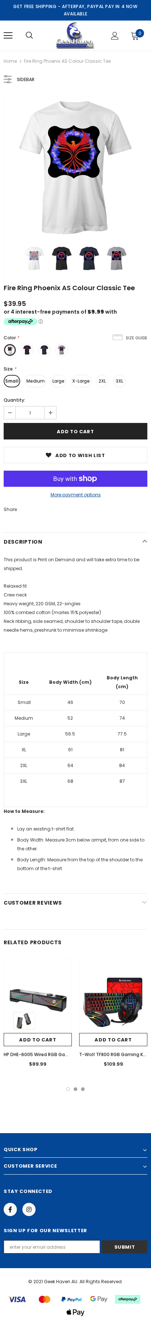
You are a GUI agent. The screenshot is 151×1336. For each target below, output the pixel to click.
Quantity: (14, 400)
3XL (119, 381)
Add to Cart (37, 1039)
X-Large (81, 381)
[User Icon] (115, 36)
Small (12, 381)
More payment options (76, 495)
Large (58, 381)
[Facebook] (10, 1209)
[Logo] (74, 35)
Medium (35, 381)
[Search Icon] (29, 35)
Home (10, 61)
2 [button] (75, 1089)
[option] (75, 168)
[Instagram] (29, 1209)
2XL (102, 381)
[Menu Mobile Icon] (8, 35)
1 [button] (68, 1089)
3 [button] (83, 1089)
